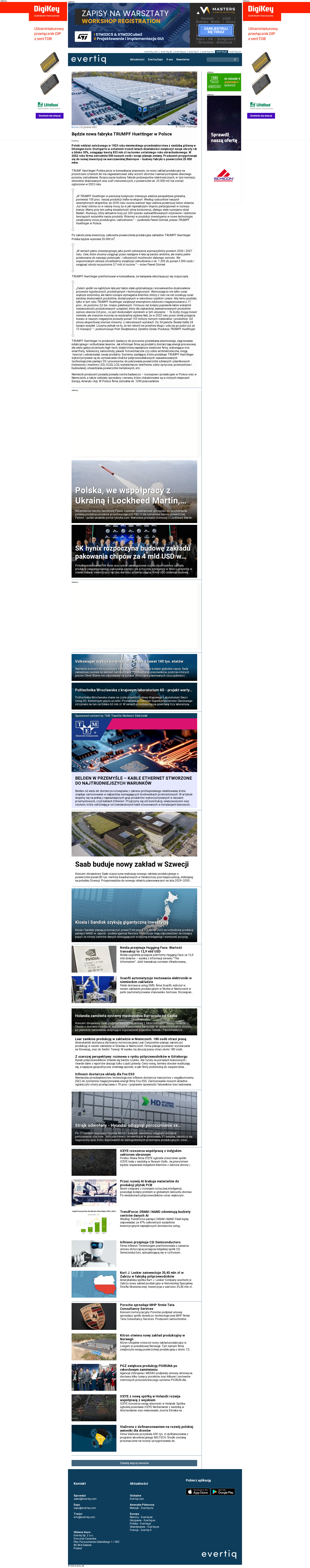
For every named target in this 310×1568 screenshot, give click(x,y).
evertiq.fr (194, 51)
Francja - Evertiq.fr (141, 1530)
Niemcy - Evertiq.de (141, 1517)
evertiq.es (180, 51)
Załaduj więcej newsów (134, 1463)
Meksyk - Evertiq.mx (141, 1508)
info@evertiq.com (84, 1517)
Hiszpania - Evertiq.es (142, 1520)
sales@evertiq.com (85, 1498)
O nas (169, 59)
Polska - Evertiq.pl (140, 1523)
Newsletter (183, 59)
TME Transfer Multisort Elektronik (125, 715)
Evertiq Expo (155, 59)
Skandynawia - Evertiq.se (144, 1526)
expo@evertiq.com (85, 1508)
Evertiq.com (137, 1498)
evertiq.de (166, 51)
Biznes (75, 127)
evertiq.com (151, 51)
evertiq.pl (221, 51)
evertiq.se (235, 51)
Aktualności (137, 59)
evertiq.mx (208, 51)
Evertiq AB (88, 59)
